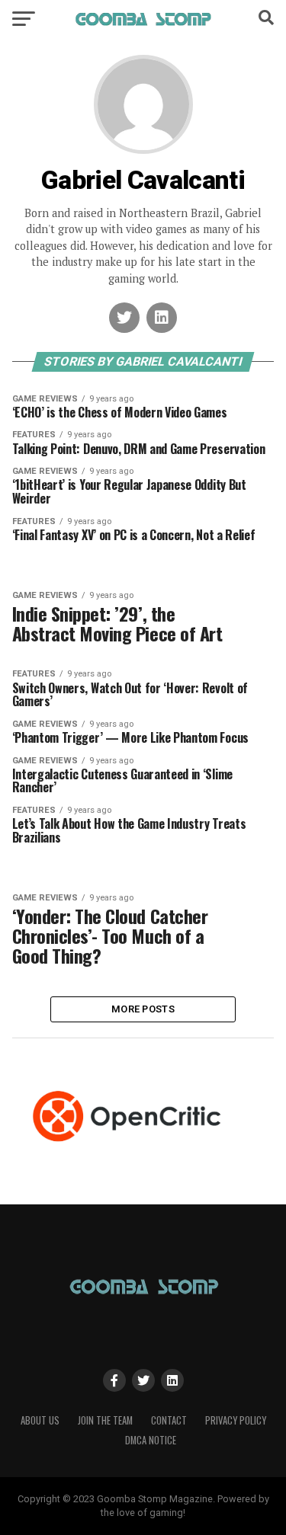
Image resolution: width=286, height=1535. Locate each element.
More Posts (143, 1009)
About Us (40, 1420)
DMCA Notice (150, 1440)
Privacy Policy (235, 1420)
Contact (169, 1420)
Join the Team (105, 1420)
